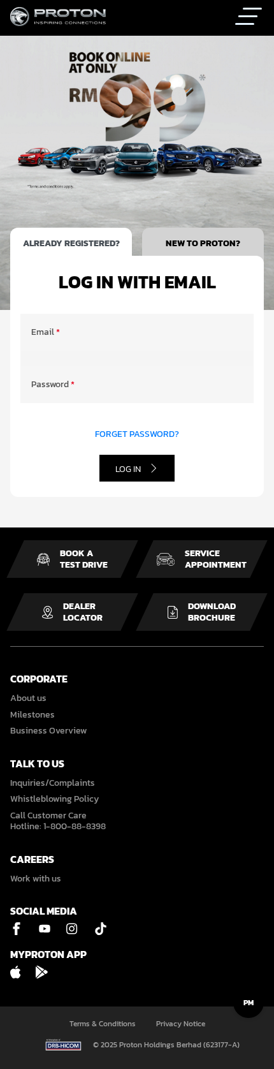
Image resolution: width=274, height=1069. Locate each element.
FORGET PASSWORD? (137, 434)
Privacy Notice (180, 1024)
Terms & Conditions (102, 1024)
